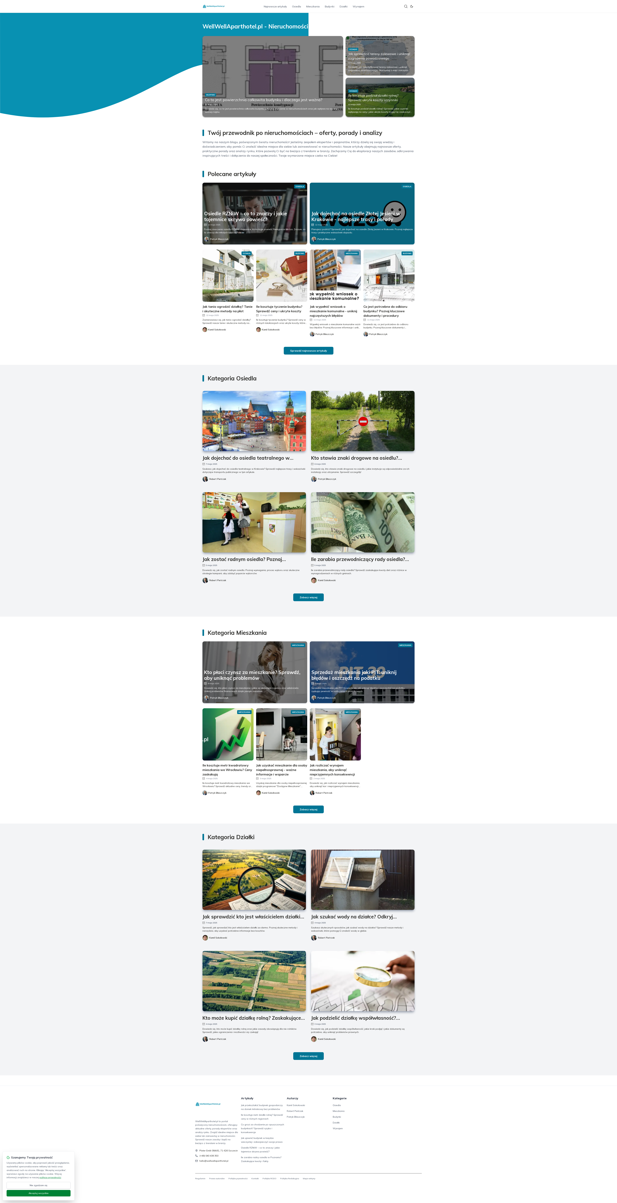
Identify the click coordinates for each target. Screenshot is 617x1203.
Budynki (329, 6)
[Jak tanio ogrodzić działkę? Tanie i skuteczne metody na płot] (228, 276)
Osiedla (296, 6)
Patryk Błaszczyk (219, 239)
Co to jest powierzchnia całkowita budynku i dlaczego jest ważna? (263, 99)
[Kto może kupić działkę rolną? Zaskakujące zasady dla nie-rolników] (254, 981)
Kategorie (340, 1098)
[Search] (405, 6)
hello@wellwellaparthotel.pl (213, 1160)
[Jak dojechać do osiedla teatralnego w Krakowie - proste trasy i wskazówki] (254, 421)
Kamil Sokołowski (327, 580)
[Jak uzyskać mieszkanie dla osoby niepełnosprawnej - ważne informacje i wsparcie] (281, 734)
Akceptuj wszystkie (39, 1193)
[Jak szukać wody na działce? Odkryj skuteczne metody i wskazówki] (363, 880)
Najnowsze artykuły (275, 6)
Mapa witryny (309, 1178)
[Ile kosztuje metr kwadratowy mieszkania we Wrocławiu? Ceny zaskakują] (228, 734)
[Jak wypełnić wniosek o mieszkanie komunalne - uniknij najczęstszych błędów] (335, 276)
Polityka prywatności (238, 1178)
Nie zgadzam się (38, 1185)
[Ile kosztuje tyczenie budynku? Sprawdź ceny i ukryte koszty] (281, 276)
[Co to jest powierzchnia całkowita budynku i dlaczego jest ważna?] (272, 76)
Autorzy (292, 1098)
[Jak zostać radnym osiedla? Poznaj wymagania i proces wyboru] (254, 522)
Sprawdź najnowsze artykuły (308, 350)
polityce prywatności (50, 1177)
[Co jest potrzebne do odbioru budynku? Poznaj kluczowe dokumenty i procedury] (389, 276)
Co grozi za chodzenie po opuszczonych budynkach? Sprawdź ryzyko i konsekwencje (262, 1128)
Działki (344, 6)
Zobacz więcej (308, 597)
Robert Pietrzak (217, 479)
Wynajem (358, 6)
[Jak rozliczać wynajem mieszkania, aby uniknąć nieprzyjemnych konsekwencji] (335, 734)
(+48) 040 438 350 (208, 1155)
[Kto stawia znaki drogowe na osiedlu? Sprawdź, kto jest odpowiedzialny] (363, 421)
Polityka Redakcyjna (289, 1178)
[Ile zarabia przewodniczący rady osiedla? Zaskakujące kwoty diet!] (363, 522)
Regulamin (200, 1178)
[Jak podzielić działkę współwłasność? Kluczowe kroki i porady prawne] (363, 981)
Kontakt (255, 1178)
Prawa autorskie (217, 1178)
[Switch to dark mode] (412, 6)
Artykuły (247, 1098)
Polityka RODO (269, 1178)
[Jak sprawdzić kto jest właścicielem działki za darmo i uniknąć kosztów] (254, 880)
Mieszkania (313, 6)
